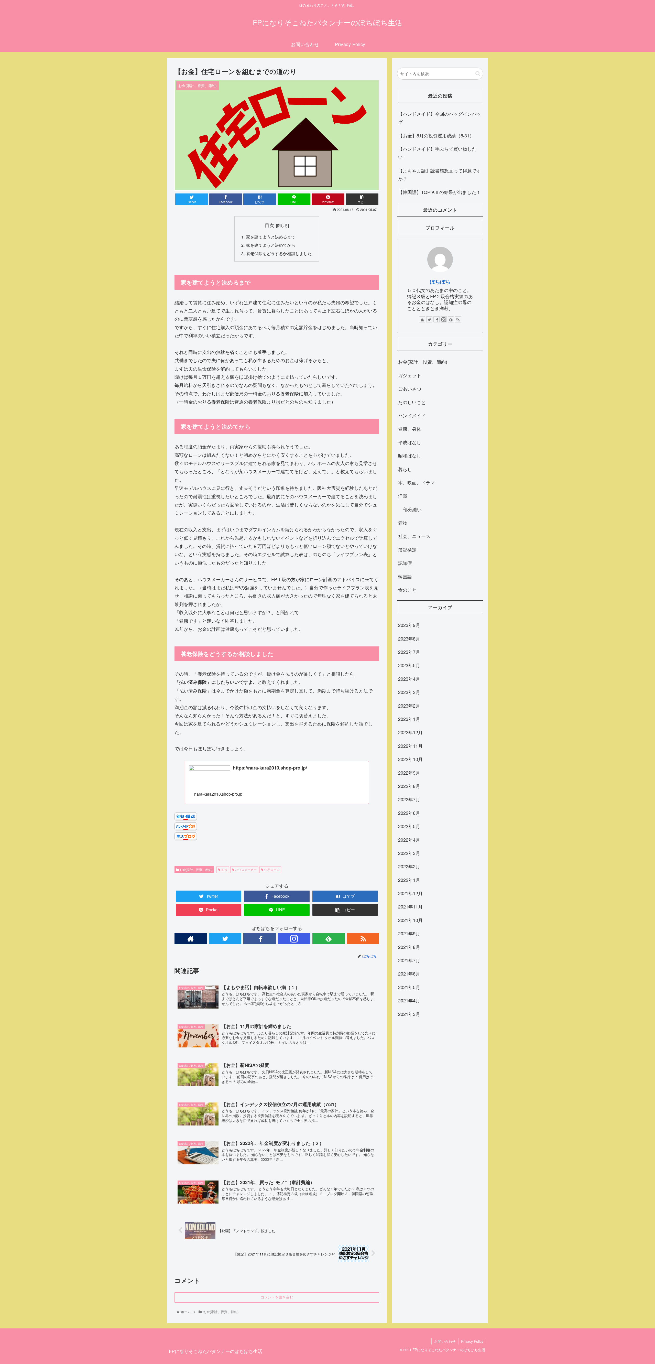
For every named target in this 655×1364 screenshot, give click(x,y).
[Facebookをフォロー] (259, 938)
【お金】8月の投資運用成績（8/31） (436, 135)
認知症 (405, 562)
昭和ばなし (409, 455)
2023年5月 (409, 665)
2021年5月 (409, 987)
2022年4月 (409, 839)
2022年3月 (409, 853)
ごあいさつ (409, 388)
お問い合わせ (445, 1341)
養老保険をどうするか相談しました (279, 253)
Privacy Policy (472, 1341)
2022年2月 (409, 866)
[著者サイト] (190, 938)
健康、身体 (409, 428)
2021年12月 (410, 893)
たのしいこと (412, 402)
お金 (224, 869)
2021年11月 (410, 906)
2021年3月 (409, 1014)
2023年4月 (409, 678)
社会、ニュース (414, 536)
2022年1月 (409, 879)
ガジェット (409, 375)
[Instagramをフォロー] (294, 938)
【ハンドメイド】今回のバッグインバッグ (439, 117)
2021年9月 (409, 933)
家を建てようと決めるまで (270, 237)
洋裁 (402, 495)
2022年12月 (410, 732)
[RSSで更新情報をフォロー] (363, 938)
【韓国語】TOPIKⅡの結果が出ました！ (439, 192)
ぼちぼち (440, 281)
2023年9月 (409, 625)
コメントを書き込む (277, 1297)
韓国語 (405, 576)
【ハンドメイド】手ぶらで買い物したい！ (437, 152)
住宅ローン (272, 869)
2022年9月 (409, 772)
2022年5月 (409, 826)
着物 (402, 522)
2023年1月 (409, 719)
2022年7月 (409, 799)
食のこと (407, 589)
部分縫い (412, 509)
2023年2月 (409, 705)
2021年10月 (410, 920)
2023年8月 (409, 638)
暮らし (405, 469)
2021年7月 (409, 960)
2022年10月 (410, 759)
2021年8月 (409, 947)
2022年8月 (409, 786)
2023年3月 (409, 692)
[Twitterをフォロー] (225, 938)
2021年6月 (409, 973)
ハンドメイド (412, 415)
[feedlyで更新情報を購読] (328, 938)
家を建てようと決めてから (270, 245)
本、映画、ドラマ (416, 482)
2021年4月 (409, 1000)
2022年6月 (409, 812)
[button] (477, 74)
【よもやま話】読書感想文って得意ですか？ (439, 174)
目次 (269, 225)
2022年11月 (410, 745)
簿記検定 (407, 549)
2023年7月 (409, 652)
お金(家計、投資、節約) (195, 869)
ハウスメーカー (245, 869)
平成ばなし (409, 442)
